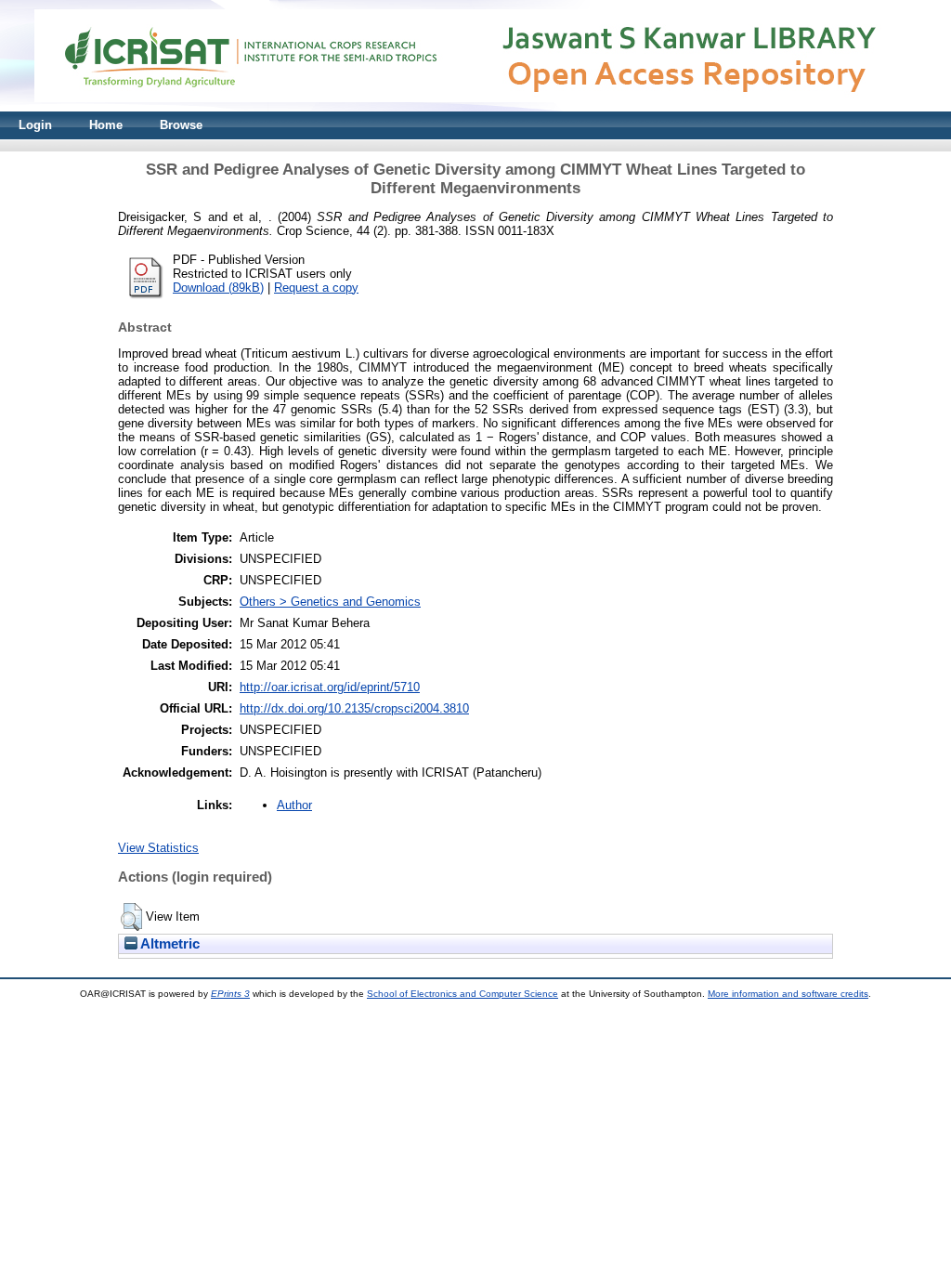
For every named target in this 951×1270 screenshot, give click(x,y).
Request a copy (316, 288)
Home (106, 125)
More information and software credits (788, 994)
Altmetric (168, 943)
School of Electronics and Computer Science (462, 994)
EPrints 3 (230, 994)
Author (294, 805)
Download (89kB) (218, 288)
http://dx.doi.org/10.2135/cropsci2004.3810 (354, 708)
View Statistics (158, 848)
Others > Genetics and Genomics (330, 602)
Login (35, 125)
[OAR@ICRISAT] (475, 107)
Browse (181, 125)
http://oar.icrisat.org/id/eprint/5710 (330, 687)
